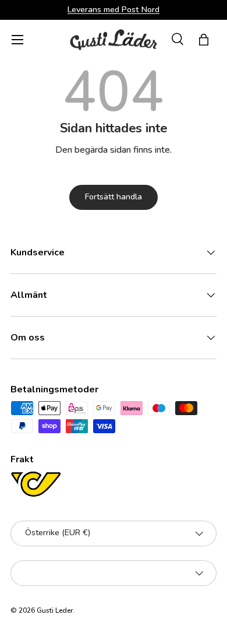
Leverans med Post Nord (113, 9)
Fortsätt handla (113, 196)
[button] (204, 39)
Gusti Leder (55, 610)
